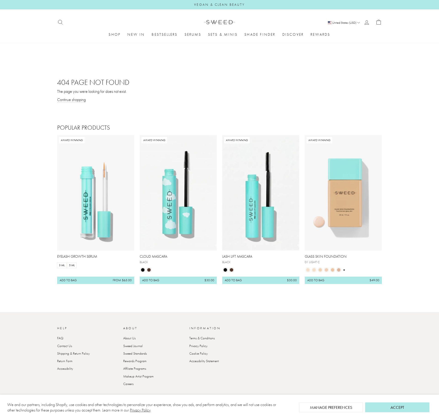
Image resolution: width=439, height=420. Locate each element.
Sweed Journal (133, 346)
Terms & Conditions (202, 338)
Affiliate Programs (134, 368)
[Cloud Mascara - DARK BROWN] (149, 270)
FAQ (60, 338)
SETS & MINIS (223, 34)
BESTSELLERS (164, 34)
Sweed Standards (135, 353)
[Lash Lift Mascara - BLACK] (225, 270)
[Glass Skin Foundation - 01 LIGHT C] (308, 270)
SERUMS (193, 34)
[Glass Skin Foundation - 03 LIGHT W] (320, 270)
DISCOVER (293, 34)
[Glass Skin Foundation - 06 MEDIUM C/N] (339, 270)
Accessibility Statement (204, 361)
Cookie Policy (198, 353)
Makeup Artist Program (138, 376)
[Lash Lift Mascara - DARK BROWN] (231, 270)
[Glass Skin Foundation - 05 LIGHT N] (332, 270)
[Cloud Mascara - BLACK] (143, 270)
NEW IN (136, 34)
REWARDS (320, 34)
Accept (397, 407)
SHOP (114, 34)
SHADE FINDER (259, 34)
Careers (128, 384)
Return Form (64, 361)
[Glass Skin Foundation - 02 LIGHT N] (314, 270)
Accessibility (65, 368)
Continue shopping (71, 99)
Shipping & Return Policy (73, 353)
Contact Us (64, 346)
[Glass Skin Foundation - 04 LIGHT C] (326, 270)
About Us (129, 338)
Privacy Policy (140, 410)
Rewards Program (135, 361)
